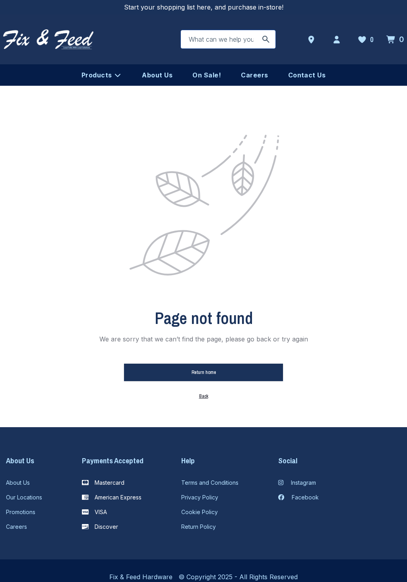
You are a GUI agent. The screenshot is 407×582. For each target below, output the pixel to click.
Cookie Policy (199, 512)
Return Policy (198, 526)
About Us (18, 482)
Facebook (304, 497)
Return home (204, 372)
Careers (16, 526)
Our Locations (24, 497)
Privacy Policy (199, 497)
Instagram (302, 482)
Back (203, 396)
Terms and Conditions (209, 482)
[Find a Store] (312, 39)
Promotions (20, 512)
